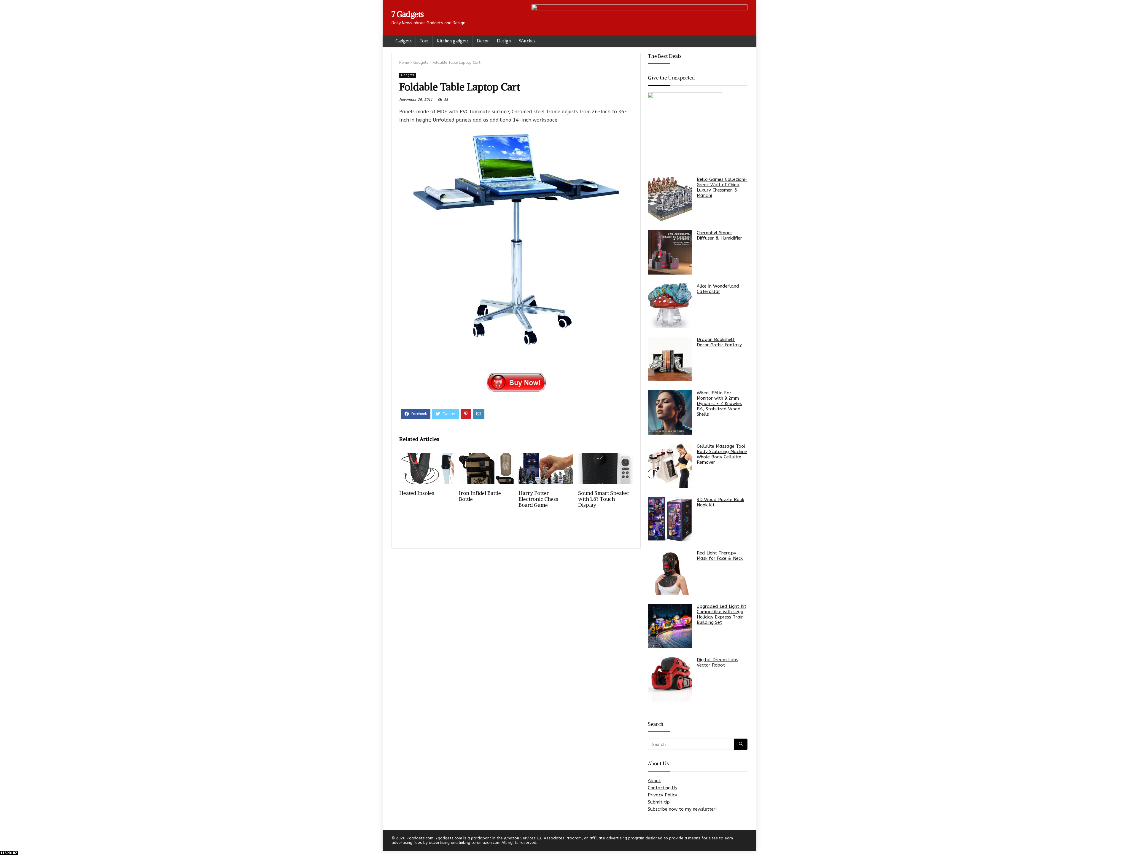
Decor (483, 41)
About (654, 780)
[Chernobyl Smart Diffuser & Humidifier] (670, 252)
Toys (424, 41)
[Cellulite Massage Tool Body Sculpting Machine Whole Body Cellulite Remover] (670, 466)
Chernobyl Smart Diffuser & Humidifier (720, 235)
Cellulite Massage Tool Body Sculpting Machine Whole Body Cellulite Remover (722, 454)
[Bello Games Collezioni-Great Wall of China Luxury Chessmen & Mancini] (670, 199)
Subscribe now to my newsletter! (682, 809)
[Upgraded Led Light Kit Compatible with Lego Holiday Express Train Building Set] (670, 626)
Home (404, 62)
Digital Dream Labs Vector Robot (717, 662)
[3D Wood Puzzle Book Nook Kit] (670, 519)
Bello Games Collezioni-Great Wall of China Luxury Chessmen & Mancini (722, 187)
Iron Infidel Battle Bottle (480, 496)
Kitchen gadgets (453, 41)
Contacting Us (662, 787)
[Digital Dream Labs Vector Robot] (670, 679)
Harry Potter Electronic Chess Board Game (538, 499)
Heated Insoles (416, 493)
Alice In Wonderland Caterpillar (718, 288)
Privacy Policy (662, 795)
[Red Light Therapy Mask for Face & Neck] (670, 572)
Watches (527, 41)
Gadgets (403, 41)
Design (504, 41)
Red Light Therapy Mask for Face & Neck (720, 555)
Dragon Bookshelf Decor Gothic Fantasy (719, 342)
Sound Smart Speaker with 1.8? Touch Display (603, 499)
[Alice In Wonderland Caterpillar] (670, 305)
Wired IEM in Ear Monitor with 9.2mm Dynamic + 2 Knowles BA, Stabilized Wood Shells (719, 403)
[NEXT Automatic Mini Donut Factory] (1133, 841)
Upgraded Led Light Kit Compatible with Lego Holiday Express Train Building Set (721, 614)
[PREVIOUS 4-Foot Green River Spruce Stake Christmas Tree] (6, 841)
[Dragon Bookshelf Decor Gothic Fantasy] (670, 359)
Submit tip (659, 802)
